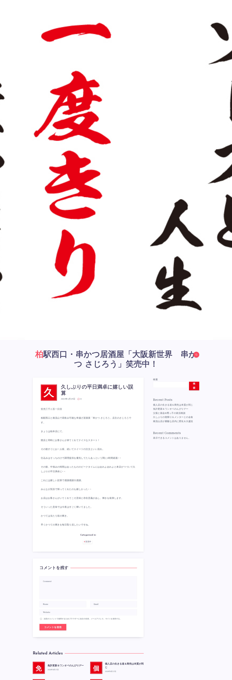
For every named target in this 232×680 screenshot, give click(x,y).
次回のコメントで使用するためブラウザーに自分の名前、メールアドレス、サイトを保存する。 (83, 619)
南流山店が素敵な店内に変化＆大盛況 (173, 421)
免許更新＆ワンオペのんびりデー (66, 666)
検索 (155, 379)
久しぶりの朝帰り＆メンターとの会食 (173, 417)
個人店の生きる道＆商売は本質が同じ (173, 404)
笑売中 (88, 542)
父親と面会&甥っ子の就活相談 (169, 413)
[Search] (196, 355)
